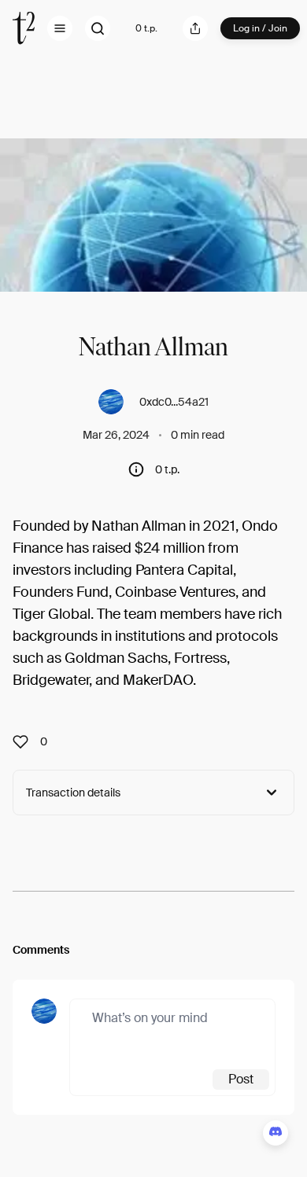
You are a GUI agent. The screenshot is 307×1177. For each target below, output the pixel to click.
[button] (59, 28)
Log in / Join (260, 28)
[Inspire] (25, 741)
